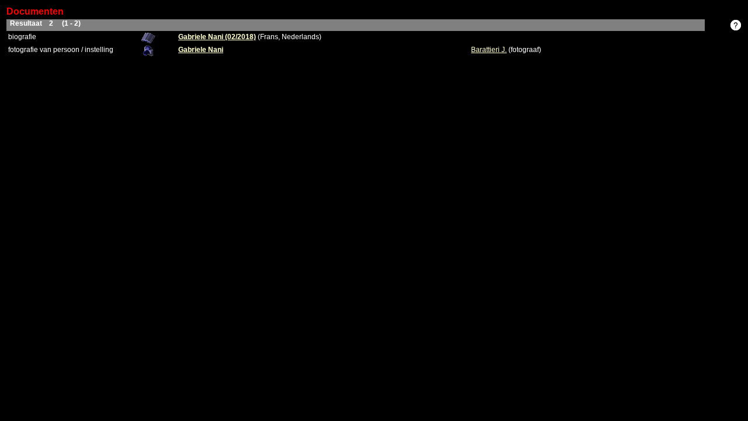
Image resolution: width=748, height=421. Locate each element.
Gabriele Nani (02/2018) (217, 37)
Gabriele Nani (200, 50)
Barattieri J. (489, 50)
